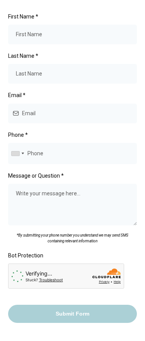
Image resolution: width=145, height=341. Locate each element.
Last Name (23, 56)
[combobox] (17, 153)
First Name (23, 16)
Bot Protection (25, 255)
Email (17, 95)
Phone (18, 135)
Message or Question (36, 176)
